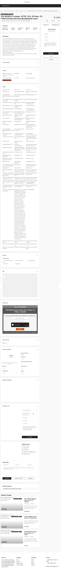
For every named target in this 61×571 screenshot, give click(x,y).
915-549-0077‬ (26, 447)
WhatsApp (30, 478)
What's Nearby (6, 339)
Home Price (4, 366)
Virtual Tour (5, 303)
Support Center (19, 563)
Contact (32, 563)
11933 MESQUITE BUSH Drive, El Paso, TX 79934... (30, 533)
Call (19, 478)
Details (4, 86)
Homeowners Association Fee (26, 361)
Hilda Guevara (26, 444)
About (17, 559)
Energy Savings (6, 62)
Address (4, 70)
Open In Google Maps (7, 80)
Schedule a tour (6, 406)
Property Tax (23, 356)
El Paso (24, 20)
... (35, 508)
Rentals (32, 559)
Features (4, 255)
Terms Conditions (19, 564)
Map (3, 271)
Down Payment (5, 370)
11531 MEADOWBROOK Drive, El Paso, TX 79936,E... (30, 500)
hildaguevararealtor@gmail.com (29, 451)
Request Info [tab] (46, 24)
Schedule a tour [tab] (55, 24)
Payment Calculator (7, 349)
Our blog (33, 564)
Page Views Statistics (7, 380)
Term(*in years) (24, 366)
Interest (22, 370)
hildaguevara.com (26, 453)
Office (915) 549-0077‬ (51, 563)
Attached (11, 14)
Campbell (28, 20)
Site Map (18, 561)
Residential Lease (4, 14)
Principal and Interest (25, 353)
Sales (32, 561)
